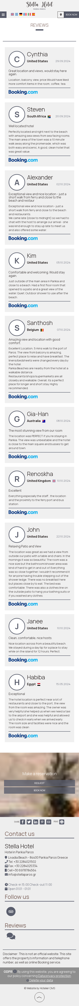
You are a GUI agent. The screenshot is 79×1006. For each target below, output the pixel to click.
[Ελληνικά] (16, 14)
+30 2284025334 (25, 866)
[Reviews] (11, 938)
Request (39, 783)
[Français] (25, 14)
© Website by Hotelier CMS (39, 988)
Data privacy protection (54, 976)
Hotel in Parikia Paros (19, 852)
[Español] (33, 14)
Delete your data (41, 980)
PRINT (56, 821)
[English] (12, 14)
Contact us (20, 834)
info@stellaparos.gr (22, 874)
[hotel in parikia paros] (39, 5)
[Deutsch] (20, 14)
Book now (71, 14)
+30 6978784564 (24, 870)
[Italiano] (29, 14)
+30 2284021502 (25, 862)
